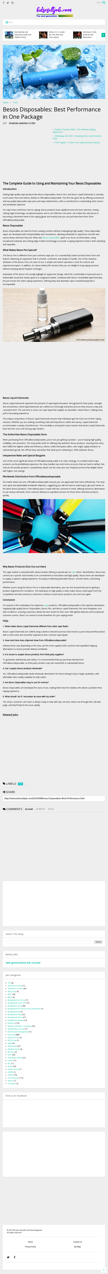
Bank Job (11, 1023)
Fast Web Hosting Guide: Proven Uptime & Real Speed (57, 34)
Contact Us (77, 1242)
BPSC (10, 994)
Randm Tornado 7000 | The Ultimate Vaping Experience (74, 130)
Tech (15, 102)
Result (10, 1066)
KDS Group (12, 1040)
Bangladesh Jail (14, 1011)
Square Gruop (13, 1069)
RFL (9, 1063)
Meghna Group (14, 1049)
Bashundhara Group (16, 1029)
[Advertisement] (26, 148)
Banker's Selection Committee (20, 1026)
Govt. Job (11, 1034)
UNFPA (10, 1072)
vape (74, 572)
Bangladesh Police (15, 1017)
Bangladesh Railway (15, 1020)
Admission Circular (15, 988)
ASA (9, 983)
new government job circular (23, 962)
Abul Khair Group (15, 985)
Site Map (77, 1246)
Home (5, 102)
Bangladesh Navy (15, 1014)
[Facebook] (3, 2)
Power (10, 1060)
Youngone (12, 1083)
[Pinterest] (12, 2)
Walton (10, 1081)
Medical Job (12, 1046)
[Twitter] (7, 2)
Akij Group (12, 991)
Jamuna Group (13, 1037)
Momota (11, 1052)
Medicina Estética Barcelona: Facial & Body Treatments (90, 34)
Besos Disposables (51, 237)
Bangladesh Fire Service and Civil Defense (24, 1009)
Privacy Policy (30, 1246)
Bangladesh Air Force (16, 1000)
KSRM (10, 1043)
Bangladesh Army (15, 1006)
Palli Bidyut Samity (15, 1058)
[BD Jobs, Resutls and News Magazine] (54, 16)
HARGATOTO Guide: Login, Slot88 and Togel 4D (23, 34)
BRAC (10, 997)
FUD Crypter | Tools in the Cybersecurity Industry (77, 142)
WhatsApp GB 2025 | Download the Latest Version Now (77, 137)
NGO (10, 1055)
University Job (13, 1078)
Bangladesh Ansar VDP (17, 1003)
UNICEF (11, 1075)
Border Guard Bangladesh (18, 1032)
